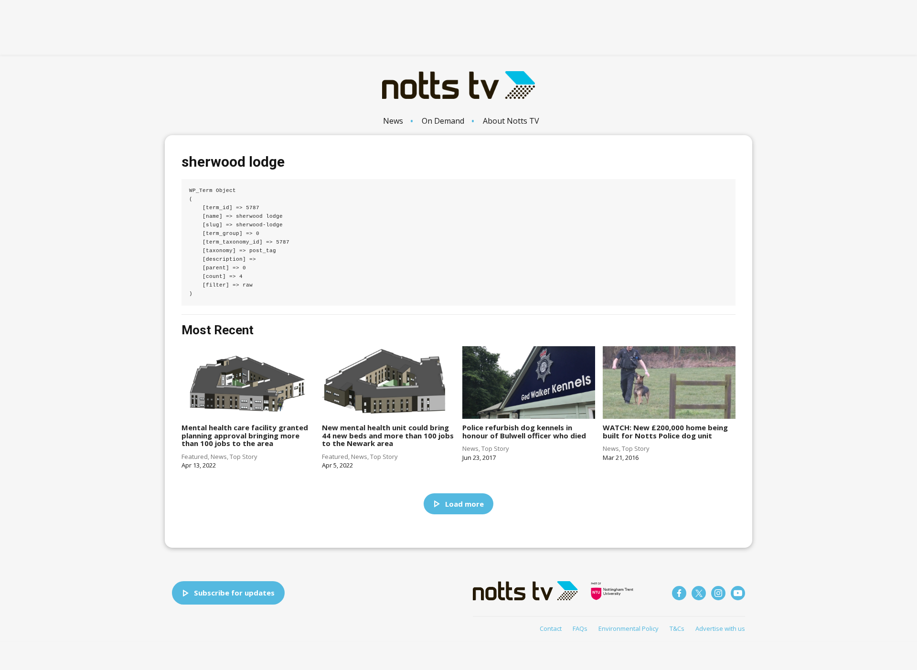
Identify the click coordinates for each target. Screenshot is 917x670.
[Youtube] (738, 593)
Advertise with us (720, 628)
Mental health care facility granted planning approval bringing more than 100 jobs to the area (244, 435)
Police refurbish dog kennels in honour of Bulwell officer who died (524, 431)
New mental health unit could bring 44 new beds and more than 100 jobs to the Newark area (388, 435)
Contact (551, 628)
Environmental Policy (628, 628)
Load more (464, 504)
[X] (699, 593)
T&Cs (677, 628)
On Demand (443, 121)
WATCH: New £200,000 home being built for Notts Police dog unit (665, 431)
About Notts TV (511, 121)
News (393, 121)
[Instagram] (718, 593)
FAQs (580, 628)
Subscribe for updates (234, 592)
